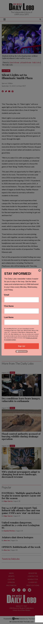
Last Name (9, 317)
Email (6, 295)
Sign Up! (21, 346)
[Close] (39, 270)
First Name (9, 306)
